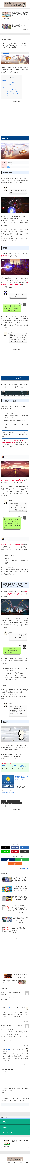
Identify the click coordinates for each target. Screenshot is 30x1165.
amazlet (22, 782)
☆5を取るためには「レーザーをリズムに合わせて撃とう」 (13, 93)
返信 (27, 1003)
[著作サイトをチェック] (8, 859)
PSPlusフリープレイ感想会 (14, 801)
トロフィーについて (7, 87)
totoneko (8, 1008)
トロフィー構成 (11, 89)
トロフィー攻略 (6, 803)
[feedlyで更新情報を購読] (22, 859)
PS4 (4, 806)
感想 (8, 85)
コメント (4, 1072)
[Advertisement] (15, 118)
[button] (24, 851)
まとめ (9, 97)
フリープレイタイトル (16, 803)
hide (13, 77)
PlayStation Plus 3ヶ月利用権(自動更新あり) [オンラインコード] (21, 777)
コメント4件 (6, 53)
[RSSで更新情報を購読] (15, 863)
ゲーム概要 (10, 82)
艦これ (4, 1122)
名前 (2, 1093)
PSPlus (4, 801)
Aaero (4, 80)
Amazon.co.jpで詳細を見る (9, 792)
